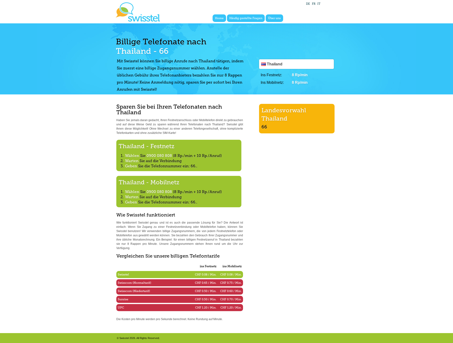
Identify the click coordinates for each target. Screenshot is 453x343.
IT (318, 3)
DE (308, 3)
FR (313, 3)
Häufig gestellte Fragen (245, 18)
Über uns (274, 18)
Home (219, 18)
